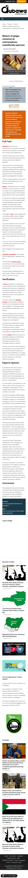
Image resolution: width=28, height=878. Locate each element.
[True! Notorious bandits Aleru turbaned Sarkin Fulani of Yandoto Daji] (14, 598)
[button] (2, 18)
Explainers (20, 856)
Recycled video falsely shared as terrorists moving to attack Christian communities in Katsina (13, 584)
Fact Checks (12, 856)
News (18, 858)
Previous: (12, 503)
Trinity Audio (17, 81)
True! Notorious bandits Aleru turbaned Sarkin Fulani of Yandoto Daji (13, 610)
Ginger (4, 186)
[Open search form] (26, 18)
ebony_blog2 (16, 261)
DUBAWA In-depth (7, 860)
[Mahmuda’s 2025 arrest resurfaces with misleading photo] (14, 624)
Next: (13, 511)
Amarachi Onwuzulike (10, 49)
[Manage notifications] (3, 874)
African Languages (19, 860)
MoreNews (10, 868)
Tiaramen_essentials (9, 254)
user (11, 214)
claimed (7, 92)
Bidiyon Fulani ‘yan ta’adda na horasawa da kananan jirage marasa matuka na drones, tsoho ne (13, 792)
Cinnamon (5, 146)
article (9, 335)
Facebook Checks (16, 862)
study (5, 284)
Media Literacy (11, 858)
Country (8, 862)
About (6, 856)
